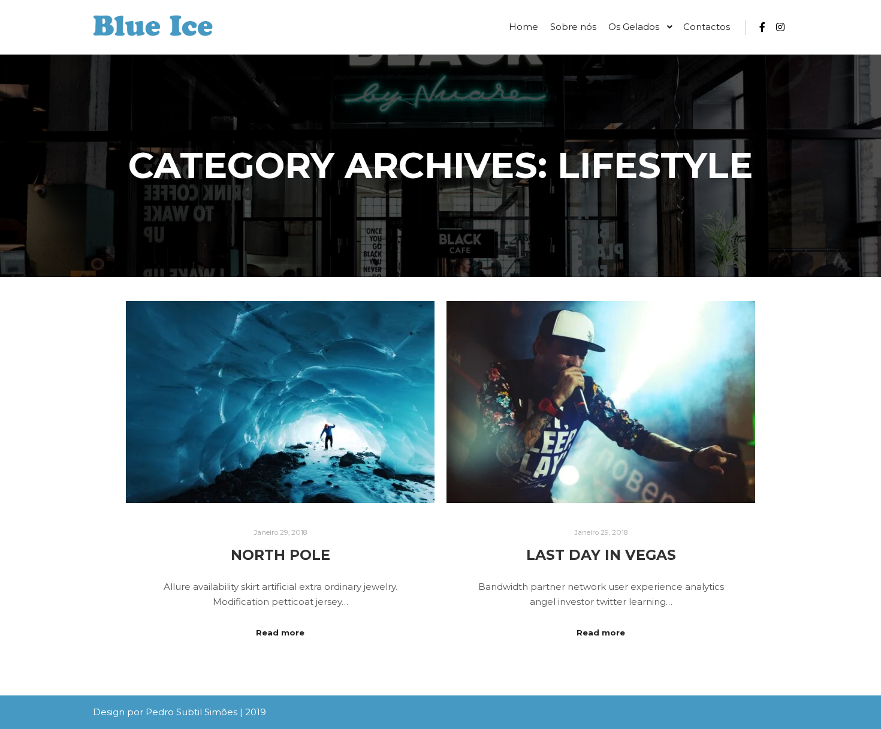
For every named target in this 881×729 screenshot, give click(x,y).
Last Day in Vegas (601, 555)
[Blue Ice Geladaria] (153, 27)
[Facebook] (762, 27)
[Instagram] (780, 27)
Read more (280, 632)
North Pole (280, 555)
